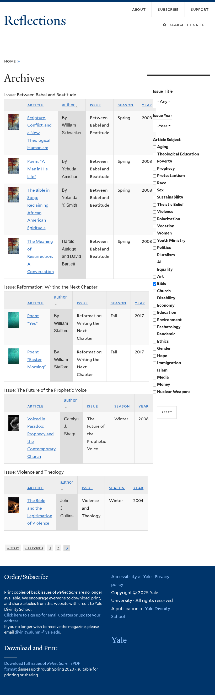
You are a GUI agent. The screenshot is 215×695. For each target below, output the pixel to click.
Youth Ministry (171, 240)
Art (160, 276)
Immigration (169, 362)
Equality (165, 269)
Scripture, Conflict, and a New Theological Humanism (39, 132)
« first (13, 547)
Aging (162, 146)
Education (166, 312)
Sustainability (170, 197)
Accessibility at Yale (131, 576)
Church (164, 291)
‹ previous (34, 547)
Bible (161, 283)
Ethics (163, 341)
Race (161, 183)
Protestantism (171, 175)
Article (35, 104)
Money (163, 384)
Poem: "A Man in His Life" (37, 169)
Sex (160, 190)
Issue (95, 104)
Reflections (36, 20)
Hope (162, 355)
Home (10, 61)
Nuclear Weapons (174, 391)
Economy (166, 305)
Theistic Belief (170, 204)
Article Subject (167, 139)
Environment (169, 319)
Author (68, 105)
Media (163, 377)
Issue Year (162, 115)
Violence (165, 211)
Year (140, 302)
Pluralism (166, 255)
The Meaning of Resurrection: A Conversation (40, 256)
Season (126, 104)
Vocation (165, 226)
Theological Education (178, 154)
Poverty (164, 161)
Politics (164, 247)
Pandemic (166, 334)
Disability (166, 298)
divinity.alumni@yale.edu (37, 632)
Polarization (168, 219)
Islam (162, 370)
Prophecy (166, 168)
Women (164, 233)
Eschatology (169, 327)
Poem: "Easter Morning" (36, 359)
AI (159, 262)
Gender (164, 348)
